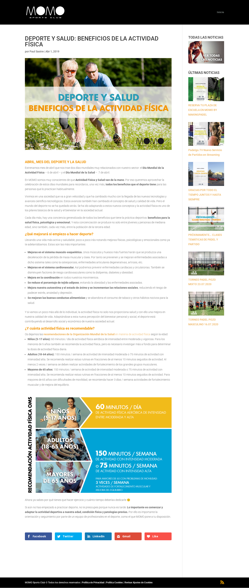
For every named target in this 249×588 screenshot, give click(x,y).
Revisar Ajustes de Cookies (138, 582)
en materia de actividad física (96, 334)
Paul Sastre (37, 51)
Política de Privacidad (93, 582)
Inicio (220, 12)
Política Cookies (114, 582)
